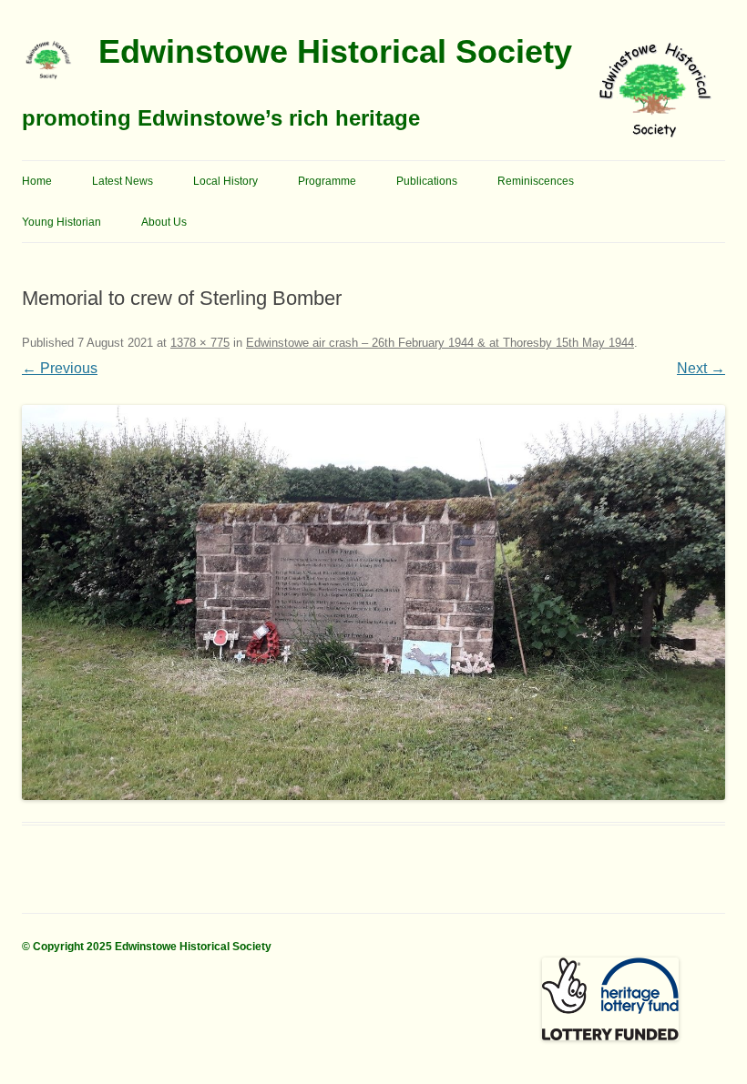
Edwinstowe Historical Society (335, 51)
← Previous (59, 368)
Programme (327, 181)
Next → (701, 368)
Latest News (122, 181)
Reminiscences (535, 181)
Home (37, 181)
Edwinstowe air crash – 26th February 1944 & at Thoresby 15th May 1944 (440, 343)
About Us (164, 222)
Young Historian (61, 222)
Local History (225, 181)
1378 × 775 (200, 343)
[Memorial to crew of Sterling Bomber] (373, 602)
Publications (426, 181)
